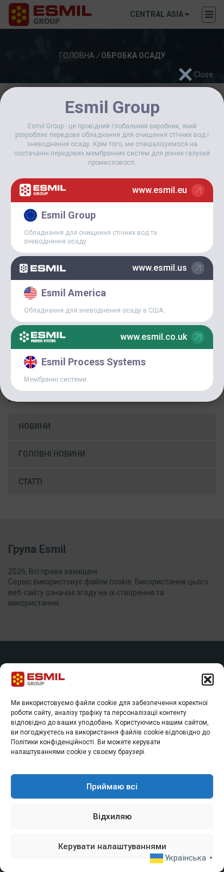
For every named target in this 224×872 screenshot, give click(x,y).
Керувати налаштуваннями (112, 846)
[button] (207, 679)
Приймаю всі (112, 787)
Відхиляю (112, 816)
